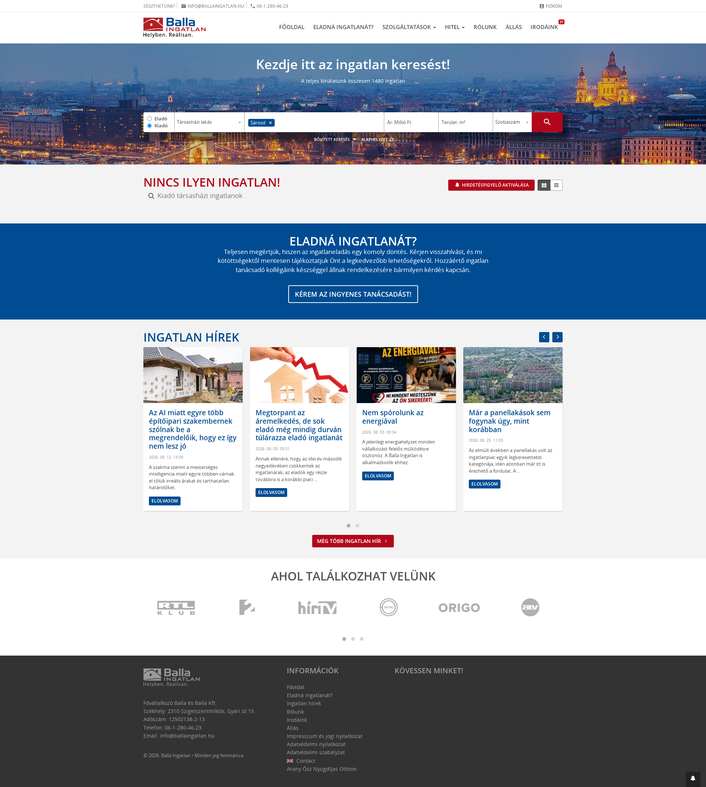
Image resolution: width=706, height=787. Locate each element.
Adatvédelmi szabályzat (316, 752)
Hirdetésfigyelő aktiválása (495, 185)
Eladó (160, 118)
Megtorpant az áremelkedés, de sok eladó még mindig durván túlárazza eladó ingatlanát (192, 425)
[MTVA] (388, 608)
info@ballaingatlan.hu (212, 6)
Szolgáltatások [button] (407, 27)
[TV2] (247, 608)
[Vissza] (544, 337)
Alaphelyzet (375, 139)
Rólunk (485, 27)
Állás (514, 27)
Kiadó (161, 125)
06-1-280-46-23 (269, 6)
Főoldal (291, 27)
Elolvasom (164, 492)
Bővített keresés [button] (332, 139)
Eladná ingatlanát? (343, 27)
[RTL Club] (176, 608)
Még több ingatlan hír (349, 540)
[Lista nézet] (556, 185)
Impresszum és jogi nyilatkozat (325, 736)
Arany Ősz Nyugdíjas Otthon (322, 768)
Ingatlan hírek (191, 337)
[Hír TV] (318, 608)
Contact (305, 760)
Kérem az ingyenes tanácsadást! (353, 294)
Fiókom (550, 6)
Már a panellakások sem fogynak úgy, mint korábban (403, 421)
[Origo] (459, 608)
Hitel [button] (453, 27)
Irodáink (547, 25)
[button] (693, 779)
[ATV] (530, 608)
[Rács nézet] (544, 185)
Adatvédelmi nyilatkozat (316, 744)
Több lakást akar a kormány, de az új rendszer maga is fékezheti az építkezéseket (513, 425)
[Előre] (557, 337)
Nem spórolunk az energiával (286, 417)
